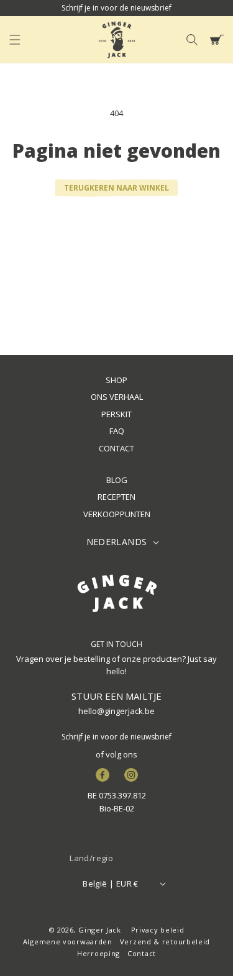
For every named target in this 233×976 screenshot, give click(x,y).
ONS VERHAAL (117, 396)
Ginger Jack (99, 929)
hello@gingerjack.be (116, 710)
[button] (15, 39)
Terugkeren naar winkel (116, 188)
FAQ (116, 430)
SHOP (116, 380)
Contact (141, 953)
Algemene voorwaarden (67, 941)
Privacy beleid (158, 929)
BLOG (116, 480)
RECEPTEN (116, 496)
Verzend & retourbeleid (165, 941)
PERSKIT (116, 414)
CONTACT (116, 448)
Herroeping (98, 953)
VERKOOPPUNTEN (116, 514)
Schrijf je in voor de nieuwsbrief (116, 736)
